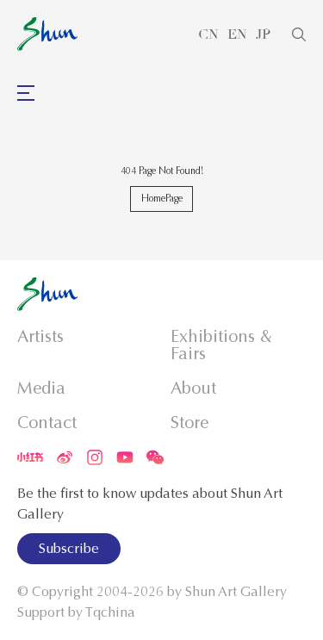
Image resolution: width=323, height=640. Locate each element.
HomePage (162, 198)
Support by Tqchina (76, 612)
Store (189, 422)
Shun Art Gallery (236, 591)
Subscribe (69, 548)
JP (263, 34)
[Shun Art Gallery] (47, 34)
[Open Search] (299, 34)
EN (237, 34)
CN (208, 34)
